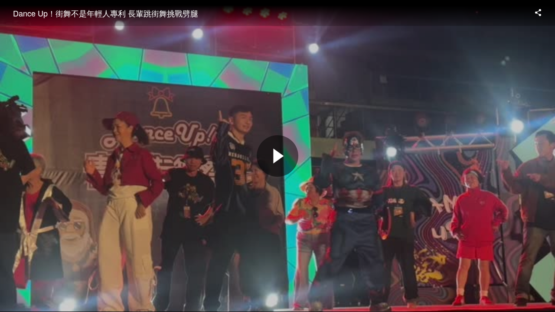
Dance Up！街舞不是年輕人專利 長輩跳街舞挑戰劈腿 (105, 13)
